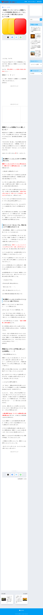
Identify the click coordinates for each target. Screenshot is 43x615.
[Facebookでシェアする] (12, 37)
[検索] (41, 19)
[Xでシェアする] (8, 37)
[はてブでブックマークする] (16, 37)
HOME (26, 1)
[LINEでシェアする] (20, 37)
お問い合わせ (39, 1)
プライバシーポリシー (32, 1)
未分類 (25, 479)
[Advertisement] (14, 49)
